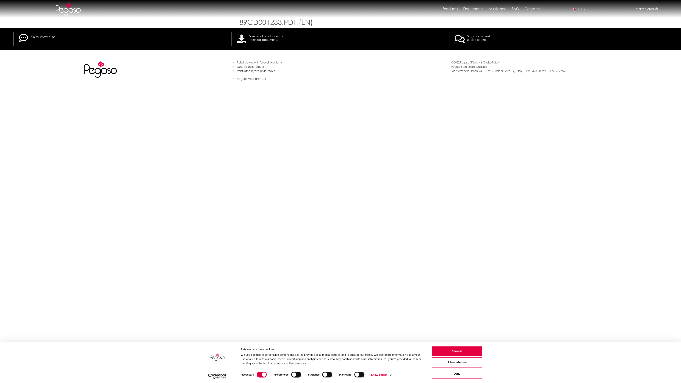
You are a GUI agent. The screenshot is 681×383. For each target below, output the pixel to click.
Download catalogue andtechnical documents (266, 38)
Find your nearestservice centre (478, 38)
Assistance (497, 9)
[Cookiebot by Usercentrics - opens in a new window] (217, 376)
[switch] (296, 374)
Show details (379, 374)
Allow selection (457, 362)
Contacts (532, 9)
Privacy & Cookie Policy (485, 62)
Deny (457, 373)
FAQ (515, 9)
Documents (473, 9)
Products (450, 9)
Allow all (457, 351)
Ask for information (43, 37)
